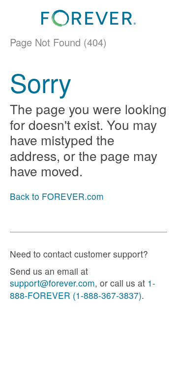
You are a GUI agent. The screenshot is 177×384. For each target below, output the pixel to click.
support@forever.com (52, 283)
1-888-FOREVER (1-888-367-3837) (82, 289)
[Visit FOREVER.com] (88, 18)
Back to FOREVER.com (57, 196)
